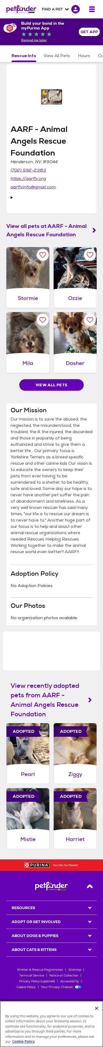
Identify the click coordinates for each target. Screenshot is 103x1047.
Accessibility (69, 981)
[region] (51, 1024)
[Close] (96, 1008)
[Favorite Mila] (42, 320)
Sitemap (74, 970)
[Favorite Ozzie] (90, 255)
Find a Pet (52, 9)
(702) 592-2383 (28, 170)
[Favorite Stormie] (42, 255)
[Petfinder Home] (21, 9)
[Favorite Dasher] (90, 320)
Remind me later (34, 40)
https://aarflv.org (28, 178)
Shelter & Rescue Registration (40, 970)
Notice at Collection (63, 975)
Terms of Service (31, 975)
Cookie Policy (26, 987)
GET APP (89, 31)
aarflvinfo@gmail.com (33, 187)
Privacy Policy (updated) (37, 981)
